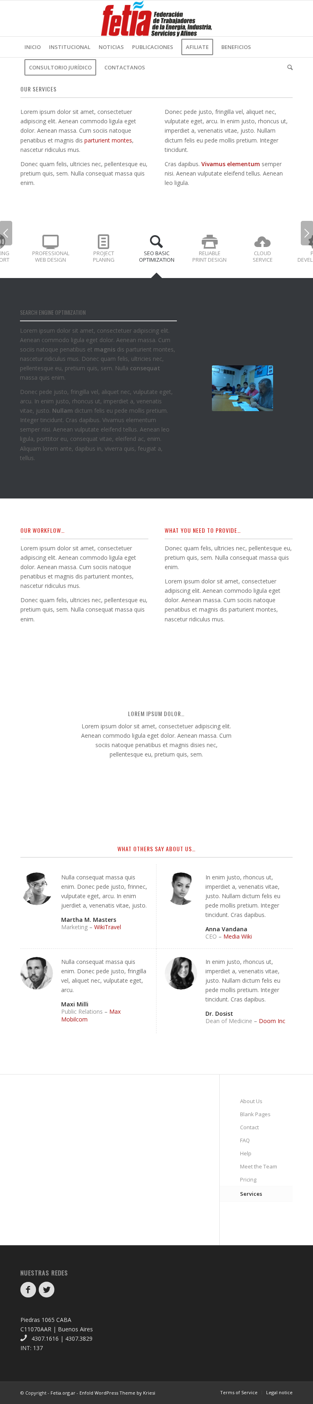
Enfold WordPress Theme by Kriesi (117, 1393)
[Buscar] (288, 67)
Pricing (248, 1179)
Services (251, 1193)
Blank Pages (255, 1114)
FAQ (245, 1140)
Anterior (6, 233)
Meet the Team (258, 1166)
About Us (251, 1101)
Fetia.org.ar (63, 1393)
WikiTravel (107, 927)
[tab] (50, 252)
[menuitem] (32, 47)
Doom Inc (272, 1021)
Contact (249, 1127)
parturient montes (108, 140)
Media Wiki (237, 936)
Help (245, 1153)
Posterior (307, 233)
